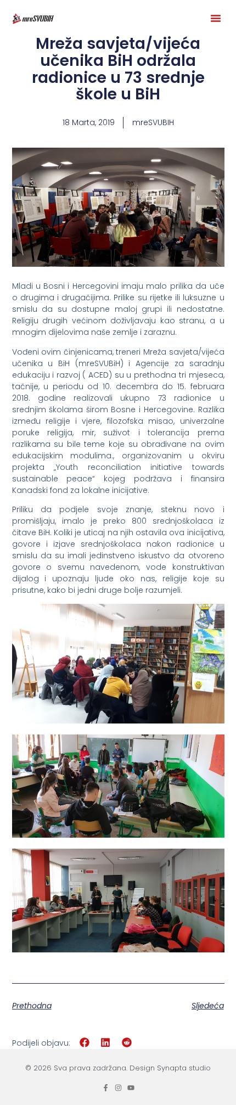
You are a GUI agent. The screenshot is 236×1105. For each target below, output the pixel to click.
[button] (215, 18)
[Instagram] (118, 1087)
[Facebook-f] (105, 1087)
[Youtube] (130, 1087)
